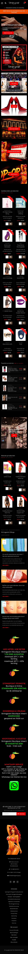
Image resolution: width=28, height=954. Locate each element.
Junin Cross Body (7, 278)
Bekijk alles (18, 363)
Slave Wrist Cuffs (7, 344)
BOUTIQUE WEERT (14, 129)
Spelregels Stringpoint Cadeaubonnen (14, 892)
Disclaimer (14, 918)
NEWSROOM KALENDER (14, 151)
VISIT (14, 435)
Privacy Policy (14, 913)
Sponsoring (14, 916)
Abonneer (21, 814)
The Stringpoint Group (14, 904)
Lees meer (5, 565)
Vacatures (14, 920)
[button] (2, 57)
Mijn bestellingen (14, 932)
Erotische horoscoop (14, 906)
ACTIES (14, 106)
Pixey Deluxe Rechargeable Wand (21, 246)
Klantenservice (14, 911)
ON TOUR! (14, 83)
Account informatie (14, 930)
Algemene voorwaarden (14, 901)
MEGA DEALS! (14, 174)
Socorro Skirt (20, 278)
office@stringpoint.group (15, 875)
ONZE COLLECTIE (8, 33)
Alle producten (14, 942)
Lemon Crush (7, 476)
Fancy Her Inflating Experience (21, 213)
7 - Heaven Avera (7, 311)
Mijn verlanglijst (14, 937)
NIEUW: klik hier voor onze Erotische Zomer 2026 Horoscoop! (14, 11)
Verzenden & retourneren (14, 899)
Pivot (20, 344)
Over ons (14, 923)
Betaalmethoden (14, 908)
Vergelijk (14, 939)
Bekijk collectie (6, 192)
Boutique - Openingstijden (14, 896)
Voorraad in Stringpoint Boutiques (14, 894)
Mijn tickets (14, 935)
